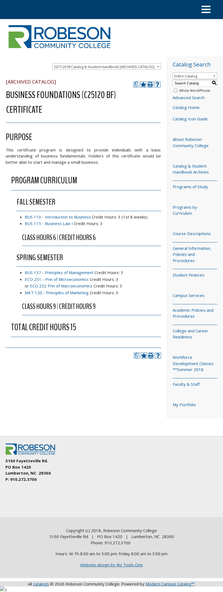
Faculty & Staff (186, 384)
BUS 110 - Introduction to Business (58, 217)
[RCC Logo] (32, 455)
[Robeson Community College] (59, 50)
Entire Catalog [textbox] (185, 76)
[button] (206, 9)
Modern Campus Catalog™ (169, 584)
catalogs (41, 584)
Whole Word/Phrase (194, 90)
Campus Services (189, 295)
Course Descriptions (192, 233)
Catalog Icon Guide (190, 119)
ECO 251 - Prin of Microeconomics (57, 279)
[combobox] (106, 66)
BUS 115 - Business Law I (49, 223)
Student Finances (189, 275)
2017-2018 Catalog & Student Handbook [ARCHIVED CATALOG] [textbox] (104, 66)
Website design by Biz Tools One (111, 564)
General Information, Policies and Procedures (192, 254)
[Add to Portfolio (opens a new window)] (143, 84)
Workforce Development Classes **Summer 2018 (193, 363)
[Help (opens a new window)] (157, 84)
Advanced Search (189, 97)
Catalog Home (186, 107)
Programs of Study (190, 186)
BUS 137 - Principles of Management (59, 272)
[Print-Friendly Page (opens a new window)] (150, 84)
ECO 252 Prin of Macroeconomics (61, 286)
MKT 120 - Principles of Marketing (57, 292)
